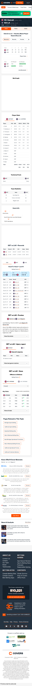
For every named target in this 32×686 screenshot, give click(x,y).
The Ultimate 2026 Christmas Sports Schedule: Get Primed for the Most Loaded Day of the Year (18, 540)
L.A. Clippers (21, 319)
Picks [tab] (15, 28)
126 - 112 (17, 307)
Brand (4, 565)
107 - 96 (17, 299)
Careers (5, 560)
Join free (19, 2)
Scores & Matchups (13, 7)
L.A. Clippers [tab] (22, 119)
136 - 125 (17, 287)
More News (28, 522)
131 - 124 (17, 304)
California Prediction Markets (12, 452)
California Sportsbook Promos (12, 447)
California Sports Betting (10, 426)
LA (8, 22)
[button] (16, 336)
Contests (21, 570)
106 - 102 (17, 296)
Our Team (6, 563)
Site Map (6, 621)
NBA (3, 7)
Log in (28, 2)
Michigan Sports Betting (10, 422)
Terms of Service (23, 621)
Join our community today (16, 597)
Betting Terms (15, 269)
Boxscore (6, 39)
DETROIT (10, 348)
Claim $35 (26, 13)
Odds (30, 7)
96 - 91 (16, 293)
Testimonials (7, 567)
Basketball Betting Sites (10, 431)
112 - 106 (17, 285)
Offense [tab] (10, 381)
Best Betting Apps (8, 577)
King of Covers (22, 575)
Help (11, 621)
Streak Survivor (22, 573)
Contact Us (6, 558)
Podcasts (20, 565)
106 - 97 (17, 282)
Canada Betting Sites (9, 573)
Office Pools (21, 577)
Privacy (16, 621)
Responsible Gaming (23, 567)
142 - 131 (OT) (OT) (19, 290)
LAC (6, 254)
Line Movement (22, 70)
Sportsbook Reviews (24, 561)
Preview (22, 39)
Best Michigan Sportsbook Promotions (14, 439)
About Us (6, 555)
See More (16, 515)
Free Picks (23, 7)
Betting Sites (9, 570)
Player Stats (23, 56)
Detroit (10, 20)
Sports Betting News (24, 563)
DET (6, 251)
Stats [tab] (6, 28)
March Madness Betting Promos (12, 443)
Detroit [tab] (10, 119)
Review (28, 466)
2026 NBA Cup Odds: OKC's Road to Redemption (16, 533)
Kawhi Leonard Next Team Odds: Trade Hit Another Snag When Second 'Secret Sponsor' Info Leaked (18, 527)
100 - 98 (17, 302)
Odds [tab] (25, 28)
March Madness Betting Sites (12, 435)
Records (14, 39)
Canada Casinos (8, 575)
